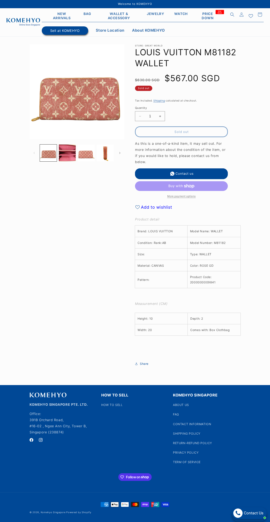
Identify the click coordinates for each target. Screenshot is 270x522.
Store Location (110, 30)
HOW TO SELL (112, 405)
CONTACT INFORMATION (192, 424)
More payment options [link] (181, 196)
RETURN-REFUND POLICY (192, 443)
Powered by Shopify (78, 512)
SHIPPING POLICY (186, 433)
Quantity (141, 108)
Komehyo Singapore (53, 512)
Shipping (159, 100)
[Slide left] (34, 153)
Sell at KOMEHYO (65, 30)
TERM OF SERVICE (187, 462)
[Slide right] (119, 153)
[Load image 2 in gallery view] (67, 153)
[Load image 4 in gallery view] (105, 153)
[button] (232, 14)
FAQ (176, 414)
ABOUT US (181, 405)
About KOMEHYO (148, 30)
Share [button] (144, 363)
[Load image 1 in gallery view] (48, 153)
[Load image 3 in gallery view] (86, 153)
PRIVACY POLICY (185, 452)
